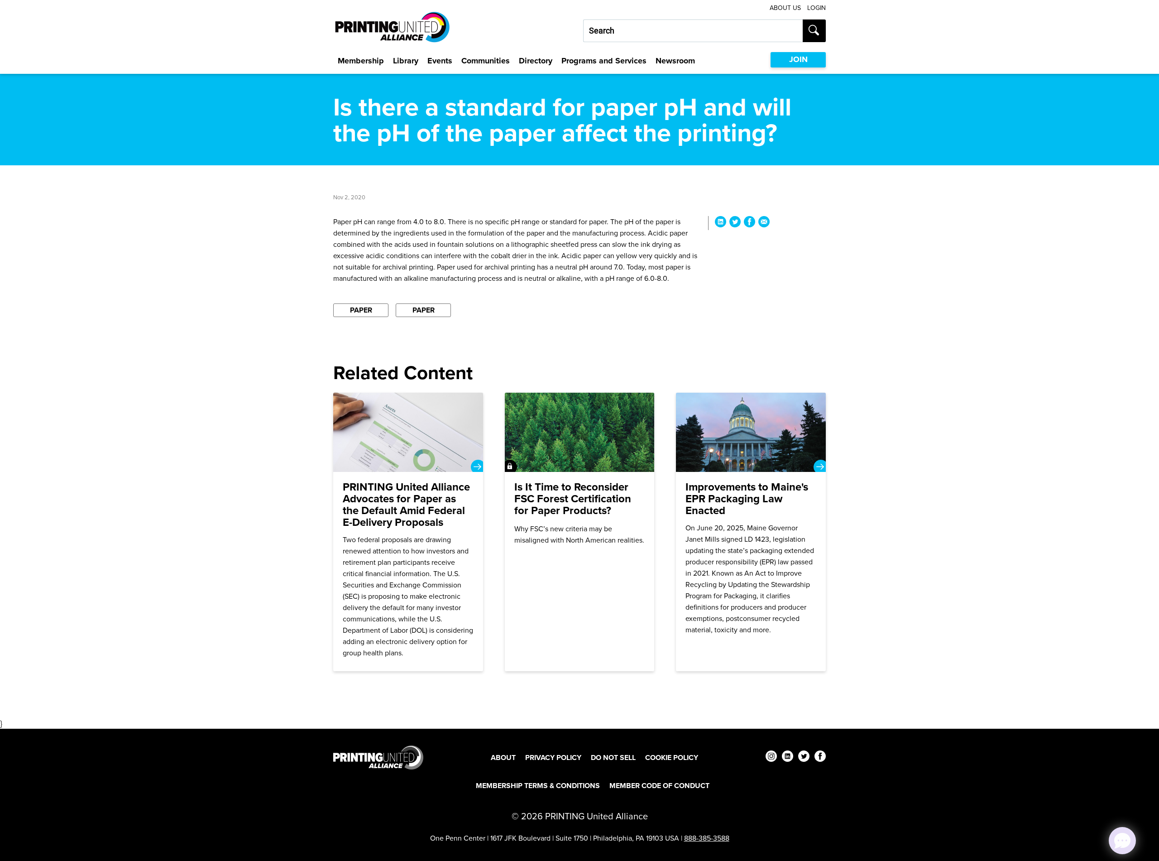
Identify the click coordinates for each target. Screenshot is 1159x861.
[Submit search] (814, 30)
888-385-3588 (706, 838)
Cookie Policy (671, 757)
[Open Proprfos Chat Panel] (1122, 840)
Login (816, 8)
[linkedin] (787, 757)
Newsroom (675, 61)
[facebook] (820, 757)
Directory (535, 61)
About (503, 757)
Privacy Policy (553, 757)
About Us (785, 8)
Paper (361, 310)
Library (405, 61)
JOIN (798, 59)
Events (439, 61)
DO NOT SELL (613, 757)
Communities (485, 61)
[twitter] (803, 757)
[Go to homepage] (378, 758)
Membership (361, 61)
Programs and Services (604, 61)
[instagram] (771, 757)
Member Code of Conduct (659, 785)
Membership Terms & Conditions (538, 785)
